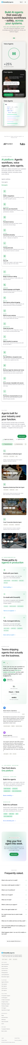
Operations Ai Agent (6, 1010)
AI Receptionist (5, 972)
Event (3, 1023)
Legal (3, 1038)
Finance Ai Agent (5, 1005)
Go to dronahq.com (9, 820)
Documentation (5, 1017)
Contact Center (5, 968)
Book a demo (22, 436)
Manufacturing (19, 444)
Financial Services (8, 444)
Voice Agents (4, 984)
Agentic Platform (5, 982)
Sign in (21, 2)
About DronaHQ (5, 1021)
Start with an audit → (9, 635)
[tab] (8, 439)
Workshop (4, 1019)
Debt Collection (5, 966)
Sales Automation (5, 964)
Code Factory (4, 988)
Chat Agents (4, 990)
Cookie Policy (17, 1038)
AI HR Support (4, 997)
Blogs (3, 1015)
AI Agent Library (5, 1001)
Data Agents (4, 986)
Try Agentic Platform (6, 1028)
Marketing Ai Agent (6, 1003)
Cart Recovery (4, 970)
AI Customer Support (6, 995)
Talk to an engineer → (9, 610)
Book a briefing (8, 795)
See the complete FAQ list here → (14, 941)
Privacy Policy (4, 1040)
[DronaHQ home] (7, 2)
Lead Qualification (5, 974)
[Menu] (25, 2)
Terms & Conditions (18, 1040)
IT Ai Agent (4, 1008)
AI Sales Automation (6, 999)
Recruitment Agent (5, 976)
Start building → (7, 587)
